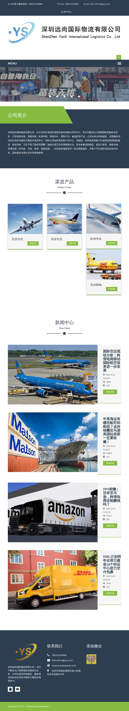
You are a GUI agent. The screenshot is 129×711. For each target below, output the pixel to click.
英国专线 (56, 239)
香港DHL (96, 284)
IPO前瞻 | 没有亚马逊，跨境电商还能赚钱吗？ (111, 496)
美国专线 (17, 239)
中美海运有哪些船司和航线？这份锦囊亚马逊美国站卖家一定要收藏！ (111, 430)
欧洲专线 (96, 238)
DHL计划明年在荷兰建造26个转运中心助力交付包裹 (112, 564)
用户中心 (67, 12)
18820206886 (59, 655)
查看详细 (33, 243)
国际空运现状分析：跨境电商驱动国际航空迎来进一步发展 (111, 360)
